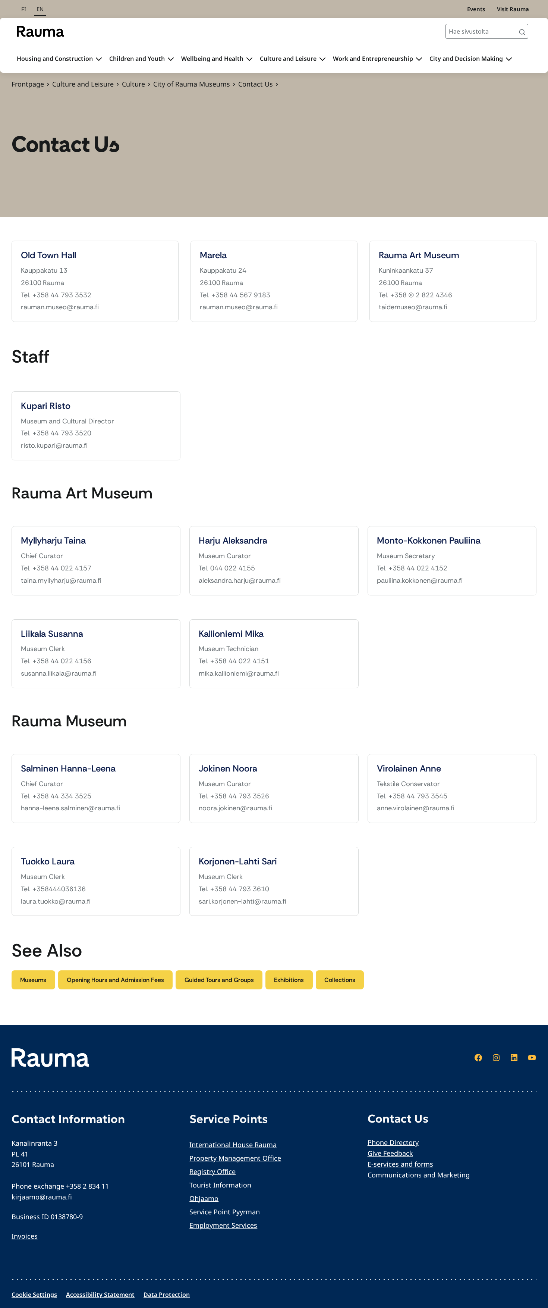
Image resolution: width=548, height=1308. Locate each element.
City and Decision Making (466, 58)
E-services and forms (400, 1164)
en (40, 9)
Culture (133, 83)
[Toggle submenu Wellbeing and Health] (249, 59)
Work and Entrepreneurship (373, 58)
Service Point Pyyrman (224, 1211)
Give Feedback (390, 1153)
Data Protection (167, 1294)
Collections (339, 980)
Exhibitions (289, 980)
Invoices (25, 1236)
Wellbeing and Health (212, 58)
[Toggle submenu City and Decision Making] (509, 59)
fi (23, 9)
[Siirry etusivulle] (40, 31)
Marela (213, 255)
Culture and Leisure (288, 58)
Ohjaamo (203, 1198)
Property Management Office (235, 1158)
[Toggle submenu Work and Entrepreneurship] (419, 59)
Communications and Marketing (419, 1174)
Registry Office (212, 1171)
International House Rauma (233, 1144)
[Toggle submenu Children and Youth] (171, 59)
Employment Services (223, 1225)
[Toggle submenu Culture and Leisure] (322, 59)
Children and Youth (137, 58)
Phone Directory (393, 1142)
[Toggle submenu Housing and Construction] (99, 59)
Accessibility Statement (100, 1294)
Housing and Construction (55, 58)
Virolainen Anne (409, 768)
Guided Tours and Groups (219, 980)
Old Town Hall (48, 255)
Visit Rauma (513, 9)
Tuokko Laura (48, 861)
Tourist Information (220, 1184)
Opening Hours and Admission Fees (115, 980)
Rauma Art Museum (419, 255)
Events (476, 9)
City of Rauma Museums (191, 83)
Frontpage (28, 83)
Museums (33, 980)
